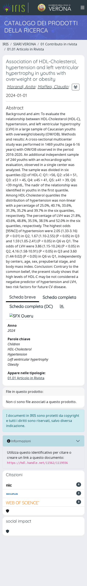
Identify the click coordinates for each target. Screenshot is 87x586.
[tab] (62, 306)
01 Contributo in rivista (59, 44)
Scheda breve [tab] (22, 297)
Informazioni (20, 441)
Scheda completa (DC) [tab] (31, 306)
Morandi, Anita (21, 86)
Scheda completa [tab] (59, 297)
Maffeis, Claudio (53, 86)
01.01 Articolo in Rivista (25, 49)
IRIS (6, 44)
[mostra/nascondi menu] (82, 8)
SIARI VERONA (24, 44)
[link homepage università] (54, 8)
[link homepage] (15, 8)
